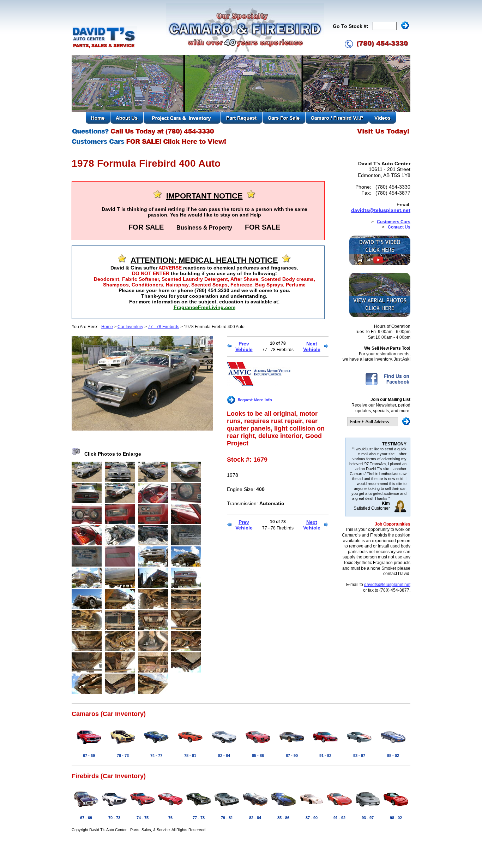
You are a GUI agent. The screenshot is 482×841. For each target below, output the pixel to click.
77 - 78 (199, 818)
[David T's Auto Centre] (104, 47)
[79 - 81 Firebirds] (227, 807)
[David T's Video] (379, 263)
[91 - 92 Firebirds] (339, 807)
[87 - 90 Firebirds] (311, 807)
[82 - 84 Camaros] (224, 745)
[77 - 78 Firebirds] (198, 807)
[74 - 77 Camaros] (156, 745)
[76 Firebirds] (170, 807)
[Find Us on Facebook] (387, 384)
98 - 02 (393, 755)
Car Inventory (130, 326)
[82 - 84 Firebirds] (255, 807)
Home (107, 326)
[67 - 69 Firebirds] (86, 807)
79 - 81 (227, 818)
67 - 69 (89, 755)
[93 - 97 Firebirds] (367, 807)
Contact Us (399, 227)
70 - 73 (123, 755)
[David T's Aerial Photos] (379, 315)
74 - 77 (156, 755)
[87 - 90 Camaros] (291, 745)
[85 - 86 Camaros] (258, 745)
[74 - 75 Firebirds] (142, 807)
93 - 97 (359, 755)
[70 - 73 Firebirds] (114, 807)
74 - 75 (143, 818)
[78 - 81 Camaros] (190, 745)
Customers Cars (393, 221)
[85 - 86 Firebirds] (283, 807)
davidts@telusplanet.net (380, 210)
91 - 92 (325, 755)
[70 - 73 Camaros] (122, 745)
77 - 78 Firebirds (163, 326)
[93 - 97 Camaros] (359, 745)
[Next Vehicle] (326, 346)
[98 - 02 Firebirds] (396, 807)
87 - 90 (292, 755)
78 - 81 (190, 755)
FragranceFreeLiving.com (204, 307)
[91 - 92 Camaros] (325, 745)
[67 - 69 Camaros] (89, 745)
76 (170, 818)
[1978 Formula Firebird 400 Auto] (142, 429)
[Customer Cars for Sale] (150, 145)
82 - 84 (224, 755)
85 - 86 (258, 755)
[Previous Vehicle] (229, 346)
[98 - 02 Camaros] (393, 745)
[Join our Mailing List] (378, 424)
